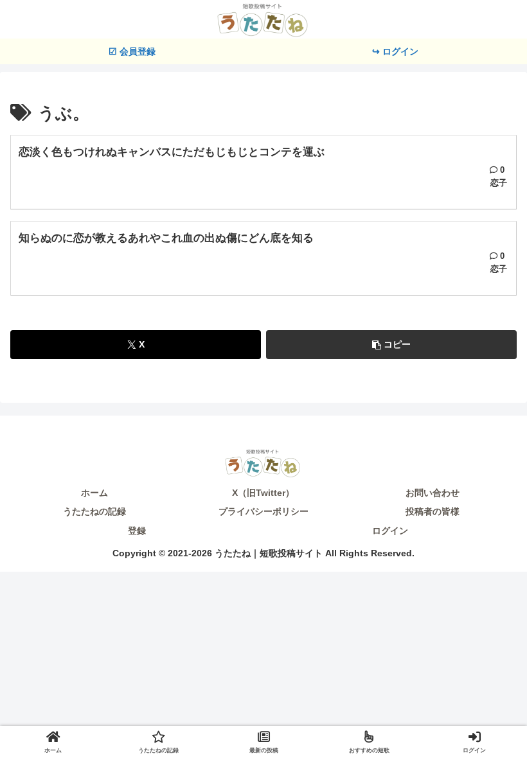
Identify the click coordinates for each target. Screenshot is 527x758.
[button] (391, 344)
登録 (137, 530)
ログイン (390, 530)
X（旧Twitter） (263, 493)
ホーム (94, 493)
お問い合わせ (433, 493)
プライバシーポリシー (263, 511)
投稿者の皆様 (433, 511)
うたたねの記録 (94, 511)
